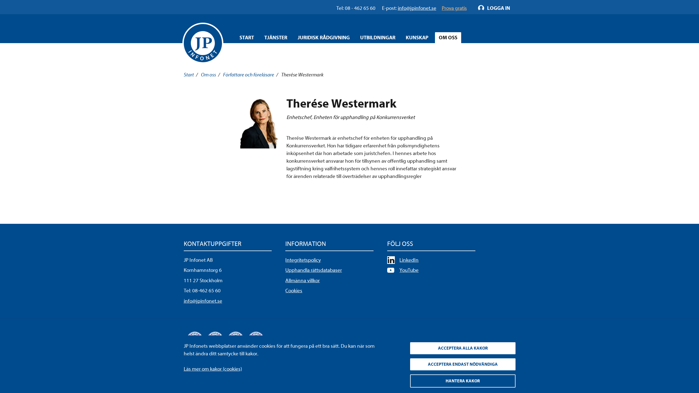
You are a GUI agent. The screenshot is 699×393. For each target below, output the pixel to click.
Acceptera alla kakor (463, 348)
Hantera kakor (463, 381)
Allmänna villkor (302, 281)
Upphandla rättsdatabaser (313, 270)
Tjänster (275, 38)
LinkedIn (409, 260)
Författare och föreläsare (248, 75)
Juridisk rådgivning (324, 38)
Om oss (448, 38)
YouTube (409, 270)
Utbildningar (377, 38)
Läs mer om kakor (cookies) (213, 369)
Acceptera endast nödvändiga (463, 364)
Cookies (293, 291)
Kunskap (417, 38)
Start (246, 38)
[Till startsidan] (202, 43)
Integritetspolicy (303, 260)
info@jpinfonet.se (203, 301)
